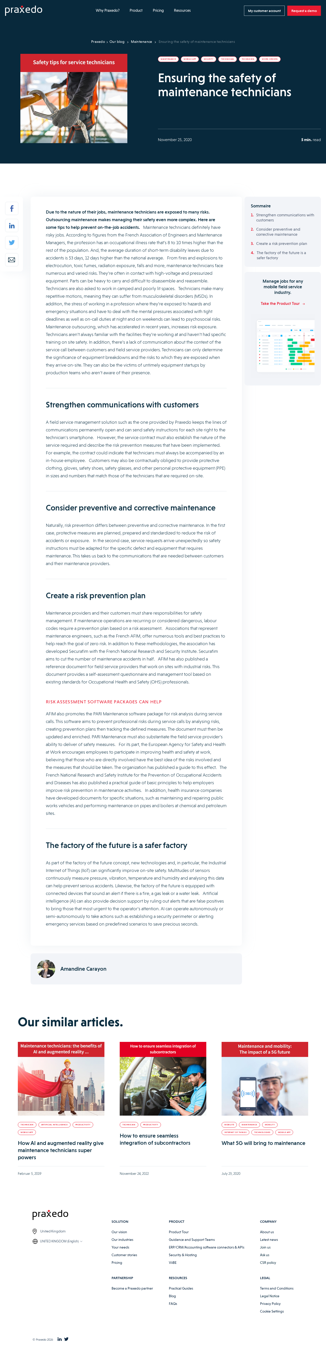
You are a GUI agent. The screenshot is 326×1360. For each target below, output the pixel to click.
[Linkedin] (11, 225)
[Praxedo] (23, 11)
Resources (182, 10)
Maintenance (141, 42)
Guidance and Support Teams (192, 1240)
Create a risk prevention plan (281, 243)
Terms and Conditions (276, 1288)
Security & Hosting (183, 1255)
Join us (265, 1247)
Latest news (269, 1240)
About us (267, 1232)
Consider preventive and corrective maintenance (278, 232)
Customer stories (124, 1255)
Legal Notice (269, 1296)
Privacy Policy (270, 1304)
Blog (172, 1296)
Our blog (117, 42)
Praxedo (98, 42)
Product (136, 10)
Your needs (120, 1247)
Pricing (158, 10)
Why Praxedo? (107, 10)
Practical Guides (181, 1288)
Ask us (264, 1255)
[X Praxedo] (66, 1339)
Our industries (122, 1240)
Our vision (119, 1232)
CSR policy (268, 1263)
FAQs (173, 1304)
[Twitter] (11, 242)
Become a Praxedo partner (132, 1288)
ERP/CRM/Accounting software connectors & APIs (206, 1247)
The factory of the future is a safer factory (281, 255)
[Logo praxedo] (72, 1215)
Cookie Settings (272, 1311)
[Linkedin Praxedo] (60, 1339)
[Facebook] (11, 208)
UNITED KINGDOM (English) (59, 1241)
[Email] (11, 259)
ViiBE (172, 1263)
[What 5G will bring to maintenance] (265, 1079)
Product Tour (179, 1232)
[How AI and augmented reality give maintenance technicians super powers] (61, 1079)
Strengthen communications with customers (285, 217)
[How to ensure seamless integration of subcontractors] (163, 1079)
